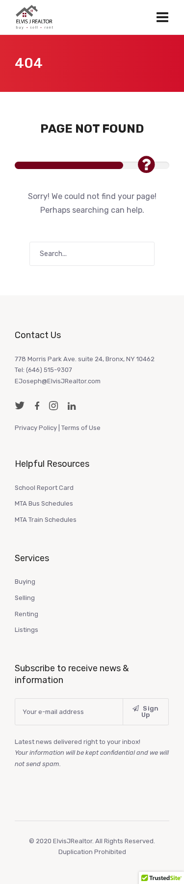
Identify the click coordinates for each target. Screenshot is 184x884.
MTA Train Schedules (46, 519)
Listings (26, 629)
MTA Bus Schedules (44, 503)
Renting (26, 614)
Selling (25, 597)
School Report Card (44, 487)
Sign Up (150, 711)
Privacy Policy (36, 427)
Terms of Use (81, 427)
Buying (25, 581)
